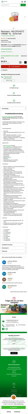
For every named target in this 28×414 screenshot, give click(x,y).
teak (7, 235)
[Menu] (25, 1)
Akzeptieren (14, 407)
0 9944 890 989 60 (10, 325)
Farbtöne (9, 157)
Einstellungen (17, 411)
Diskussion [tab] (4, 251)
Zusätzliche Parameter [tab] (7, 244)
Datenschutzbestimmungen (10, 348)
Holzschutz (11, 116)
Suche (23, 5)
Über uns (14, 372)
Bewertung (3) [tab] (5, 248)
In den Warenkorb (15, 66)
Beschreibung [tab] (5, 108)
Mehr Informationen (19, 404)
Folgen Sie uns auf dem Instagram (14, 301)
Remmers (5, 116)
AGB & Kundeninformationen (14, 367)
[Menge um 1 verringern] (20, 62)
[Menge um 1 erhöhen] (25, 62)
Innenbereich (14, 393)
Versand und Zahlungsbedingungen (14, 374)
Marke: (4, 40)
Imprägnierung (9, 146)
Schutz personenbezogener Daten (14, 369)
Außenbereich (14, 391)
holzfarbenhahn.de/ (7, 329)
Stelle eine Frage (9, 80)
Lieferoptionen (24, 55)
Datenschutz (14, 389)
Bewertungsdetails (12, 38)
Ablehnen (9, 411)
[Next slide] (25, 17)
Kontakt (14, 370)
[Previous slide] (3, 17)
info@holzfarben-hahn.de (12, 320)
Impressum (14, 375)
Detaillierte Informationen (6, 51)
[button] (13, 28)
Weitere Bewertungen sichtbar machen (18, 291)
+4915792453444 (21, 324)
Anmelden (14, 353)
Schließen (10, 70)
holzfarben (3, 329)
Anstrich (8, 145)
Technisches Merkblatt (6, 49)
